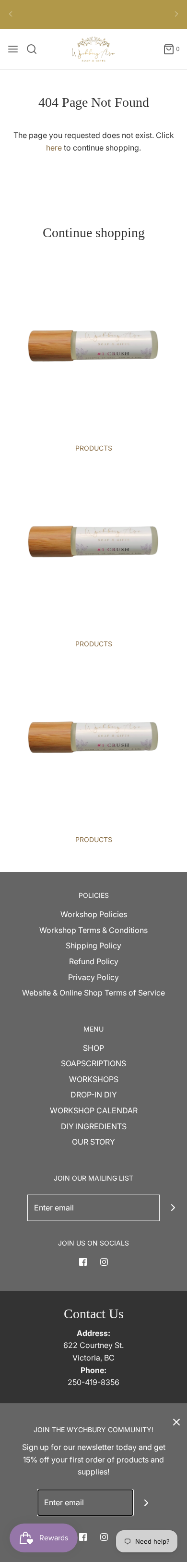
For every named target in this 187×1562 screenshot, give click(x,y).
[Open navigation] (13, 49)
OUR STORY (93, 1141)
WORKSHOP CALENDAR (94, 1110)
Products (93, 448)
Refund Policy (93, 961)
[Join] (173, 1208)
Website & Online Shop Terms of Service (93, 992)
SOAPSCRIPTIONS (93, 1063)
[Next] (176, 14)
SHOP (93, 1048)
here (54, 147)
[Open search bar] (35, 49)
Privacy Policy (93, 977)
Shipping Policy (93, 945)
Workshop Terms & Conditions (93, 930)
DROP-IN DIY (93, 1094)
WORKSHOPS (93, 1079)
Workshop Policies (93, 914)
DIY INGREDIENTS (94, 1126)
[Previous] (10, 14)
